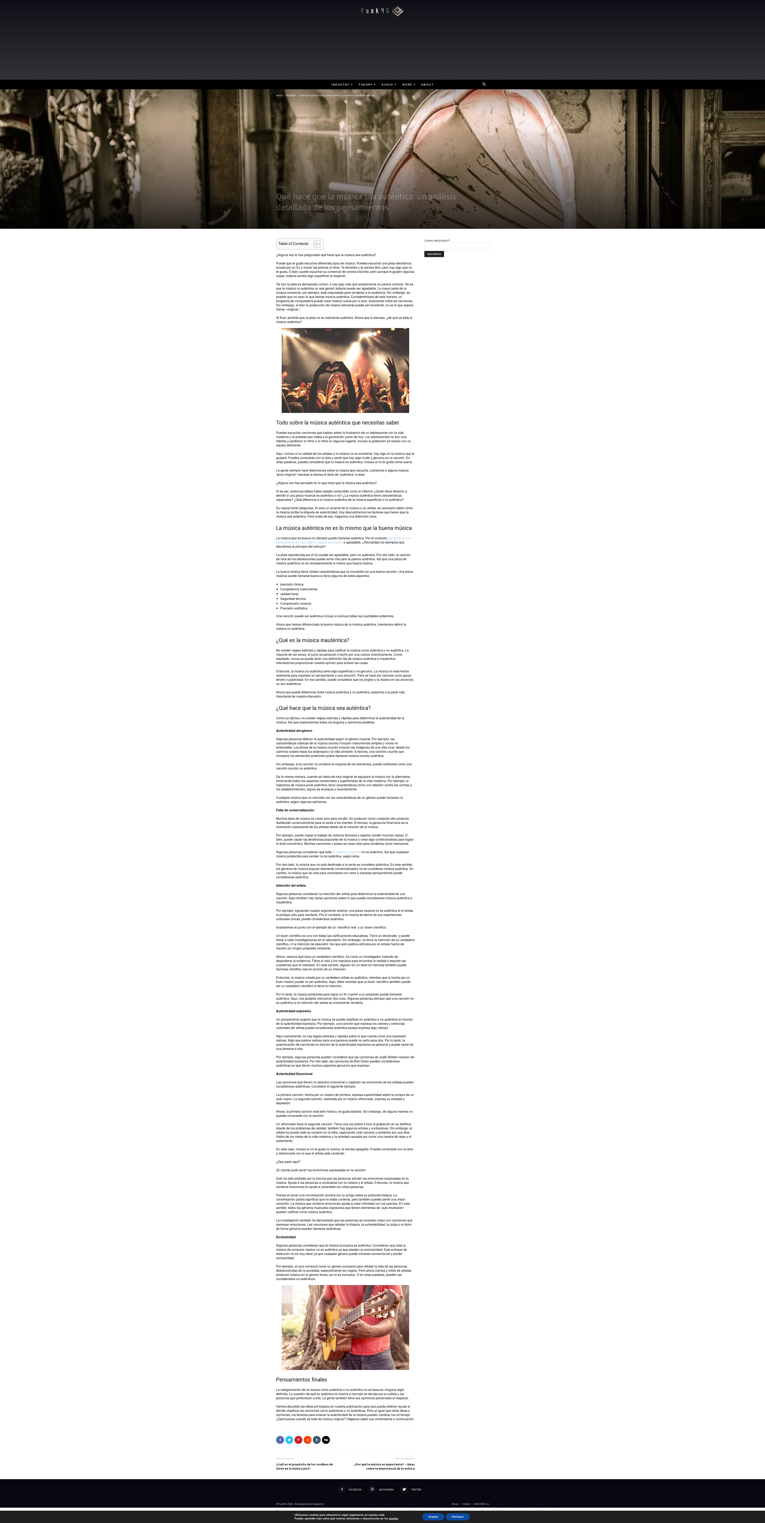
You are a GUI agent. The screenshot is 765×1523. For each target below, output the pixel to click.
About (427, 84)
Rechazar (458, 1517)
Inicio (279, 95)
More (407, 84)
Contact (466, 1504)
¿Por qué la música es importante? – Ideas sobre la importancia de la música (384, 1466)
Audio (387, 84)
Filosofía (290, 95)
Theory (365, 84)
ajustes (393, 1518)
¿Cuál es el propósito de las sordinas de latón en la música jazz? (304, 1466)
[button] (484, 85)
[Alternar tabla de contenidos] (314, 244)
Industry (340, 84)
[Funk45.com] (382, 10)
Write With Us (481, 1504)
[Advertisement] (382, 50)
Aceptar (433, 1517)
